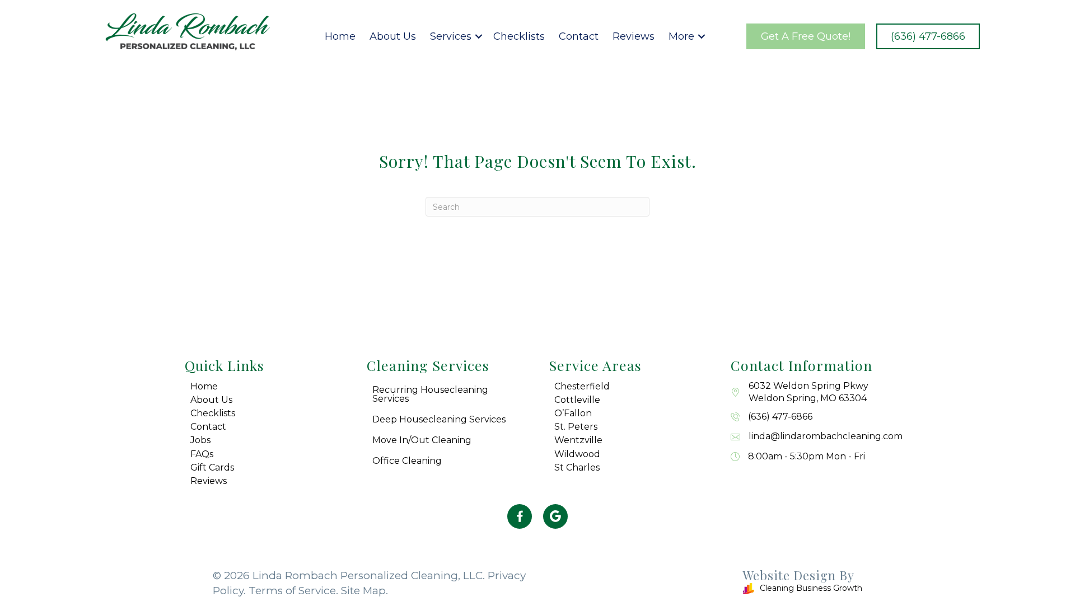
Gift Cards (212, 467)
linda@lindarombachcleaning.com (826, 436)
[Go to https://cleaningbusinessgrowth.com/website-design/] (705, 584)
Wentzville (578, 440)
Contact (579, 36)
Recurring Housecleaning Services (430, 394)
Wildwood (577, 454)
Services (450, 36)
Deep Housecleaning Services (439, 419)
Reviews (634, 36)
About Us (393, 36)
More (681, 36)
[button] (478, 36)
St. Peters (575, 426)
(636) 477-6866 (780, 416)
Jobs (200, 440)
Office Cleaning (407, 460)
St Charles (577, 467)
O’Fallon (573, 413)
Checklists (519, 36)
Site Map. (364, 590)
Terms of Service (292, 590)
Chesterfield (582, 386)
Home (340, 36)
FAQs (201, 454)
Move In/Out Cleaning (421, 440)
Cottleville (577, 399)
